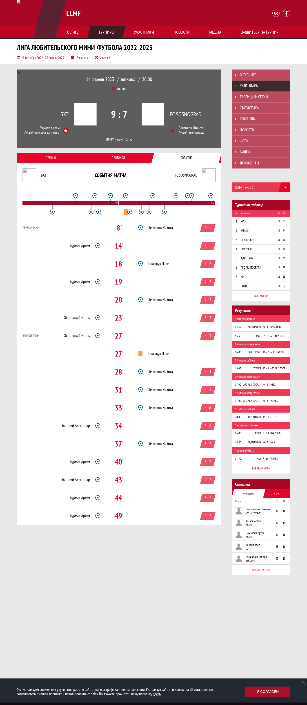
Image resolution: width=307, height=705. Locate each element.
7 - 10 (266, 458)
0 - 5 (265, 327)
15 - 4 (266, 417)
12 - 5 (266, 368)
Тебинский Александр (74, 425)
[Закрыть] (303, 682)
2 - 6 (265, 336)
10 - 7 (266, 352)
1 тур (129, 139)
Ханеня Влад (253, 545)
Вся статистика (261, 570)
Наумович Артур (255, 533)
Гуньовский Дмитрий (257, 557)
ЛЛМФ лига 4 (114, 139)
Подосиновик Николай (258, 509)
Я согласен (268, 692)
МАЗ (247, 549)
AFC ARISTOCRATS (253, 513)
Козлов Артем (253, 521)
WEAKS (249, 525)
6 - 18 (266, 433)
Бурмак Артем (50, 128)
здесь (157, 693)
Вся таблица (261, 296)
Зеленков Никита (191, 128)
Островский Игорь (77, 317)
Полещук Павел (159, 263)
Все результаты (261, 468)
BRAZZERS (250, 561)
